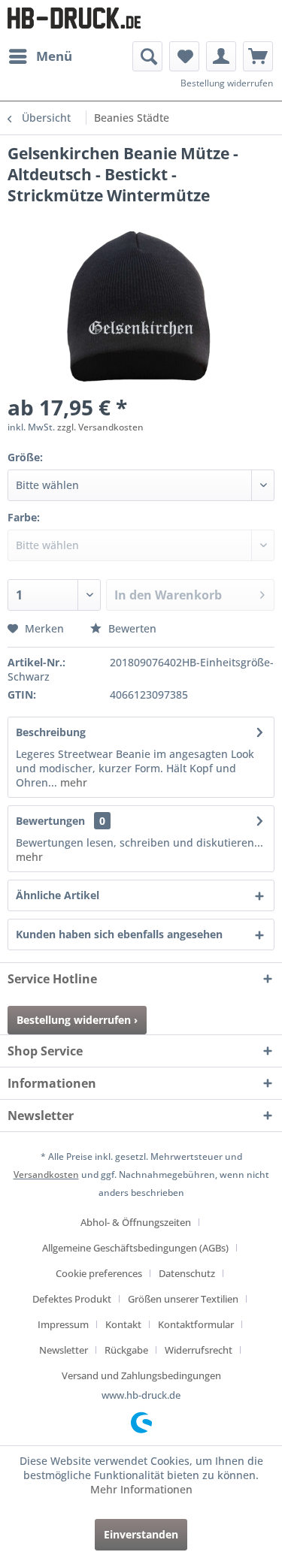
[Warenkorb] (258, 56)
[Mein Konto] (221, 56)
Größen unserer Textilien (183, 1299)
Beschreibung (51, 732)
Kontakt (123, 1324)
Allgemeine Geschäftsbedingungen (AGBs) (135, 1248)
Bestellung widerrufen (226, 83)
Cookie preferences (99, 1273)
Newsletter (63, 1350)
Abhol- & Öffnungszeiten (135, 1222)
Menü (54, 56)
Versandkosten (46, 1174)
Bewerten (130, 628)
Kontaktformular (196, 1324)
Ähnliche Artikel (57, 895)
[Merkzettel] (184, 56)
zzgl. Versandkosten (100, 427)
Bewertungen (50, 821)
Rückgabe (126, 1350)
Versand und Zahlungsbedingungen (141, 1375)
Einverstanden (141, 1534)
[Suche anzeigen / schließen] (147, 56)
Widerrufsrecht (198, 1350)
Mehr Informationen (141, 1489)
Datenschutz (187, 1273)
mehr (72, 782)
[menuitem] (40, 56)
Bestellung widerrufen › (77, 1020)
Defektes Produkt (71, 1299)
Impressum (63, 1324)
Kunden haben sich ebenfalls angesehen (119, 934)
